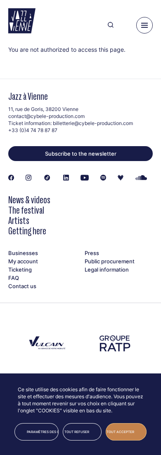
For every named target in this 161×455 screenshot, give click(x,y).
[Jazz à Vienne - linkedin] (66, 178)
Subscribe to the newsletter (80, 153)
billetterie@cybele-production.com (93, 123)
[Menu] (144, 25)
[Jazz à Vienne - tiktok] (47, 178)
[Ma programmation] (125, 25)
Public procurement (110, 261)
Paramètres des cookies (43, 431)
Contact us (22, 286)
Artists (18, 220)
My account (23, 261)
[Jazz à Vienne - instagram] (28, 178)
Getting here (27, 231)
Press (92, 253)
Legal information (107, 269)
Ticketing (20, 269)
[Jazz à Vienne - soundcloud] (141, 178)
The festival (26, 210)
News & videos (29, 200)
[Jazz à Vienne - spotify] (103, 178)
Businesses (23, 253)
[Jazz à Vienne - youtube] (84, 178)
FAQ (13, 278)
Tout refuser (76, 431)
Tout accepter (120, 431)
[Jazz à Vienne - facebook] (11, 178)
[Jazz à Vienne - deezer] (120, 178)
